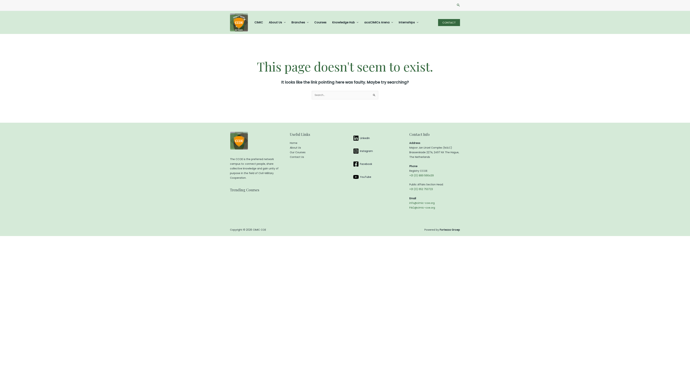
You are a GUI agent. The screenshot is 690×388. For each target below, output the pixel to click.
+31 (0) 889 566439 (421, 175)
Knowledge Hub (343, 22)
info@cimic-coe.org (422, 203)
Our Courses (297, 152)
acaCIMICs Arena (377, 22)
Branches (298, 22)
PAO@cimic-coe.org (422, 207)
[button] (458, 5)
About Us (275, 22)
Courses (320, 22)
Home (293, 143)
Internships (407, 22)
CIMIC (258, 22)
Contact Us (297, 157)
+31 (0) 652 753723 (421, 189)
